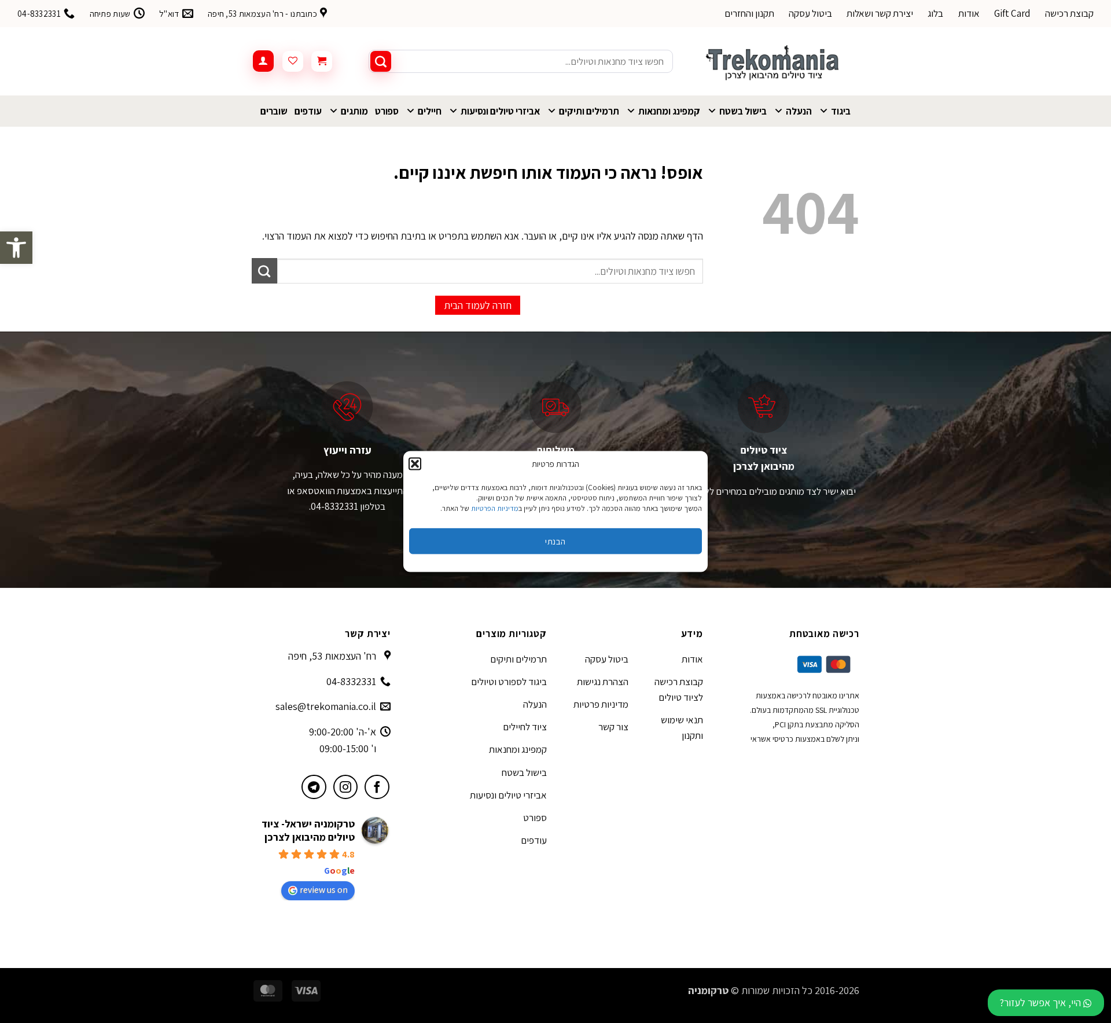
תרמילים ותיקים (589, 111)
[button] (16, 247)
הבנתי (555, 540)
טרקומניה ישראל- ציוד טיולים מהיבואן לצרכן (308, 830)
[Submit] (380, 61)
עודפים (308, 111)
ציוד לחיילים (525, 726)
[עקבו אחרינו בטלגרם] (313, 787)
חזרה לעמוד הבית (478, 305)
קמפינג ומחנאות (669, 111)
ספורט (387, 111)
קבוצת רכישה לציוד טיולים (678, 689)
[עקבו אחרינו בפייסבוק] (377, 787)
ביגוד (841, 111)
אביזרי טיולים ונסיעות (500, 111)
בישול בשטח (743, 111)
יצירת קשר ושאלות (880, 13)
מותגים (354, 111)
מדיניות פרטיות (600, 704)
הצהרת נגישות (602, 681)
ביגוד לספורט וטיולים (509, 681)
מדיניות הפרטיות (494, 508)
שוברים (274, 111)
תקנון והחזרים (749, 13)
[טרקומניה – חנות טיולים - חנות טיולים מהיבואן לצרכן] (774, 61)
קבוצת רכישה (1069, 13)
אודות (969, 13)
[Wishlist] (292, 61)
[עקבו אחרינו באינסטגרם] (345, 787)
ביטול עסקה (810, 13)
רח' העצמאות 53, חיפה (332, 656)
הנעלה (799, 111)
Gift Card (1012, 13)
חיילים (430, 111)
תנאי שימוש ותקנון (682, 727)
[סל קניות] (321, 61)
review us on (324, 890)
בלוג (935, 13)
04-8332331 (351, 681)
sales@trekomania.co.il (325, 706)
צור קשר (613, 726)
